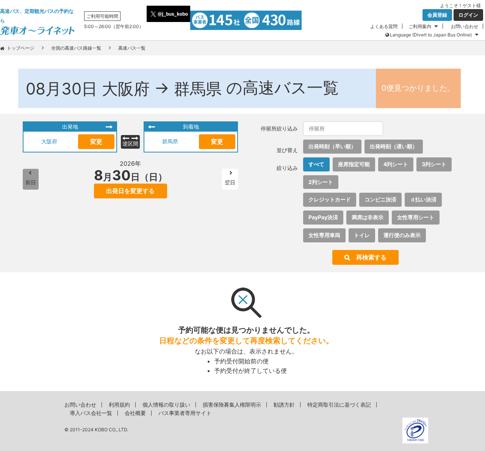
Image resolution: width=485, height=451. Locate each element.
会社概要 (135, 413)
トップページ (20, 48)
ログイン (468, 15)
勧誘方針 (284, 404)
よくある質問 (383, 26)
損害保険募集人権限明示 (232, 404)
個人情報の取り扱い (166, 404)
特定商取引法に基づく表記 (339, 404)
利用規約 (119, 404)
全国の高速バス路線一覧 (76, 48)
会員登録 (437, 15)
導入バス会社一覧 (91, 413)
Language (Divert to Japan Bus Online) (431, 35)
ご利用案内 (419, 26)
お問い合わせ (464, 26)
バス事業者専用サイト (184, 413)
